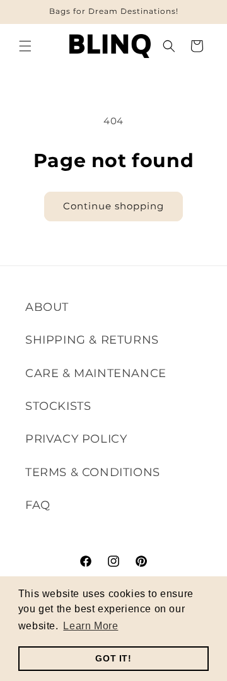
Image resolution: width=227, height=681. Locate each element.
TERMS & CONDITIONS (92, 472)
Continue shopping (113, 206)
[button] (25, 46)
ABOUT (47, 307)
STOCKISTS (58, 406)
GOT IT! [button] (113, 658)
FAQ (37, 505)
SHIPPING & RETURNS (92, 340)
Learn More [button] (90, 625)
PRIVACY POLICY (76, 439)
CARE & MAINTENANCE (95, 373)
